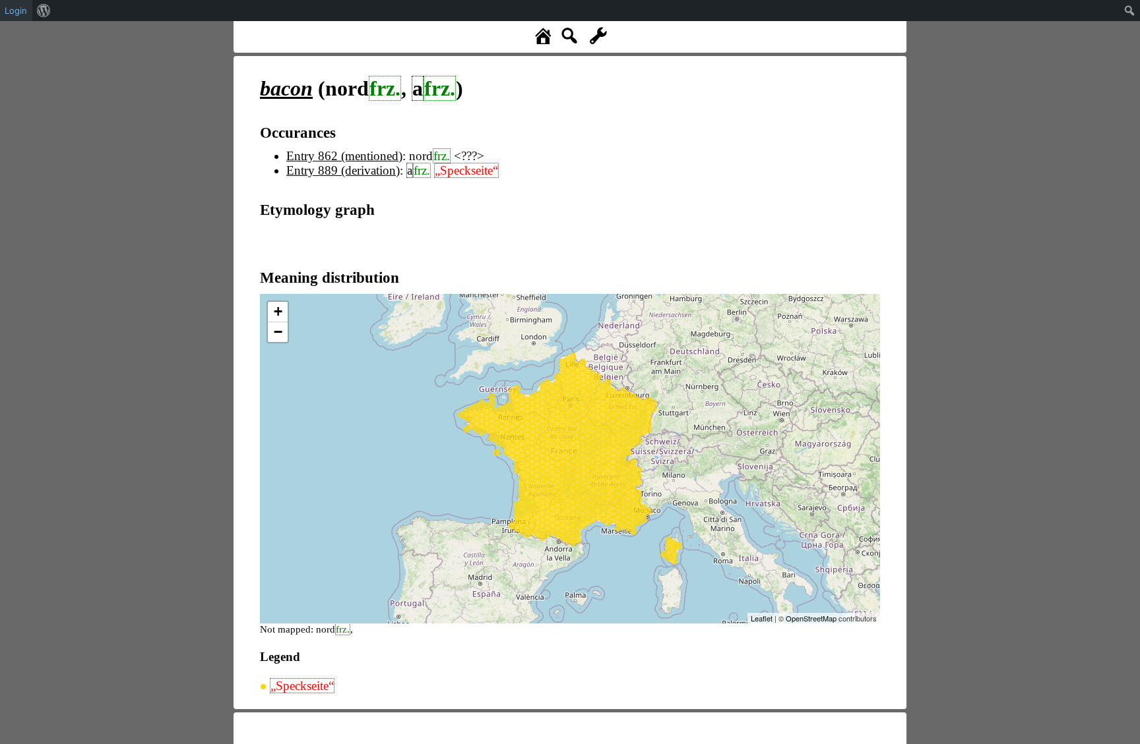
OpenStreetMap (811, 618)
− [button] (278, 332)
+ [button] (278, 311)
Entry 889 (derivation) (343, 170)
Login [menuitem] (16, 10)
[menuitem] (43, 10)
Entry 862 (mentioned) (344, 156)
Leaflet (762, 618)
